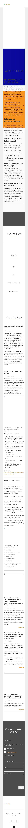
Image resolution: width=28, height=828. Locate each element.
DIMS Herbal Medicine (12, 481)
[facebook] (10, 821)
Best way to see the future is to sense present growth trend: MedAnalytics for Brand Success (13, 635)
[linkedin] (14, 821)
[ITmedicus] (7, 4)
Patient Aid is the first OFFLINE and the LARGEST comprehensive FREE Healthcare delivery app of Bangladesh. (13, 601)
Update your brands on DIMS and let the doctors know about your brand (13, 696)
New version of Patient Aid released (13, 327)
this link (14, 358)
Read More (21, 627)
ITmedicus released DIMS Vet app (13, 372)
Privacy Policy (7, 804)
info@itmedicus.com (12, 752)
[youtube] (18, 821)
